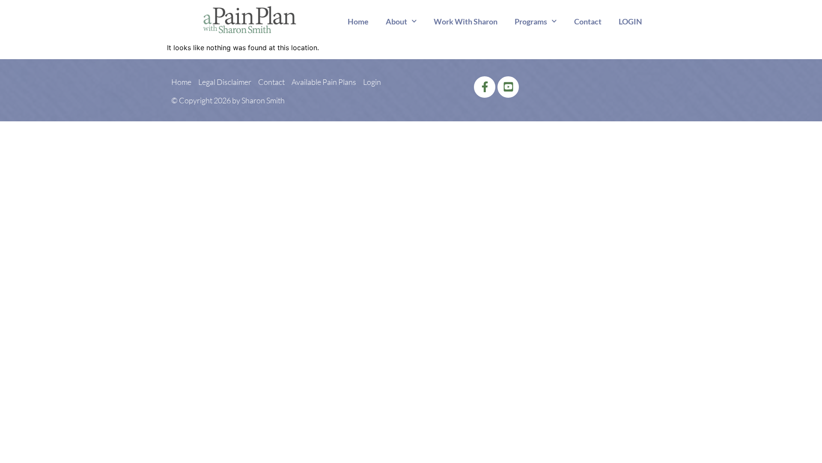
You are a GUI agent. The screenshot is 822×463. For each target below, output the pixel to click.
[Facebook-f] (484, 87)
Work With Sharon (465, 21)
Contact (588, 21)
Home (358, 21)
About (396, 21)
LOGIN (630, 21)
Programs (531, 21)
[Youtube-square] (508, 87)
